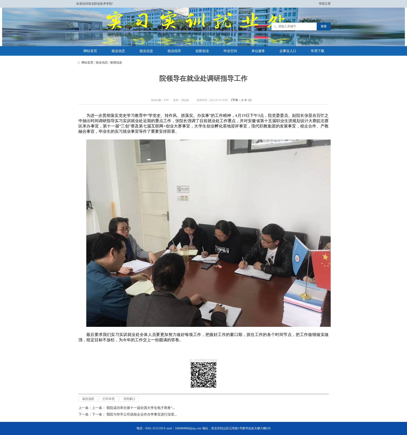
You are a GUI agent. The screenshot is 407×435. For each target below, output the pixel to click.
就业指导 (174, 51)
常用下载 (317, 51)
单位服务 (258, 51)
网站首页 (90, 51)
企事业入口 (287, 51)
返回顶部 (88, 398)
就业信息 (146, 51)
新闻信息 (116, 62)
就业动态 (118, 51)
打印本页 (109, 398)
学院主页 (325, 3)
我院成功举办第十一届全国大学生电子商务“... (140, 408)
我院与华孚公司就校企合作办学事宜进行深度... (141, 414)
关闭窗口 (129, 398)
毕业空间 (230, 51)
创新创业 (202, 51)
